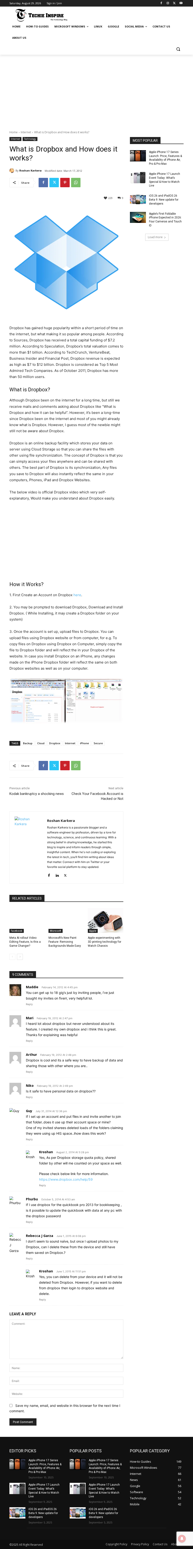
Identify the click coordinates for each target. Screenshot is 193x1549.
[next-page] (20, 957)
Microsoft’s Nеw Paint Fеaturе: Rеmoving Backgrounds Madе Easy (64, 941)
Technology (30, 139)
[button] (178, 49)
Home (13, 132)
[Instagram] (168, 3)
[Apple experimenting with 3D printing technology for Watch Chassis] (105, 920)
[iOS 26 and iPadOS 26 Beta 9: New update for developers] (138, 199)
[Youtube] (181, 3)
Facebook (16, 930)
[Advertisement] (96, 90)
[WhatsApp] (75, 182)
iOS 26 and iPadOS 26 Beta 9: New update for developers (163, 199)
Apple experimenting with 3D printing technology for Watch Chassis (104, 941)
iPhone (84, 743)
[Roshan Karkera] (12, 170)
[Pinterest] (65, 182)
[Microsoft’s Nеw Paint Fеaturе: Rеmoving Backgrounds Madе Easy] (66, 920)
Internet (26, 132)
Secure (98, 743)
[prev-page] (12, 957)
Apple (92, 930)
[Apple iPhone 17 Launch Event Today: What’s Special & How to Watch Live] (138, 177)
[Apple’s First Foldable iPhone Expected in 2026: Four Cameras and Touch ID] (138, 217)
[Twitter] (174, 3)
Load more (155, 237)
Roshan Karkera (30, 170)
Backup (27, 743)
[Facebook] (161, 3)
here (77, 595)
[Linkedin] (57, 874)
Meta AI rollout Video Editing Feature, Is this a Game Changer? (25, 941)
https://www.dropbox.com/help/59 (66, 1179)
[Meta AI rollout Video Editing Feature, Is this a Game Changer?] (27, 920)
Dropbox (54, 743)
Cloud (40, 743)
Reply (29, 1004)
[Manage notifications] (182, 1538)
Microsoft (55, 930)
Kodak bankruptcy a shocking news (36, 794)
